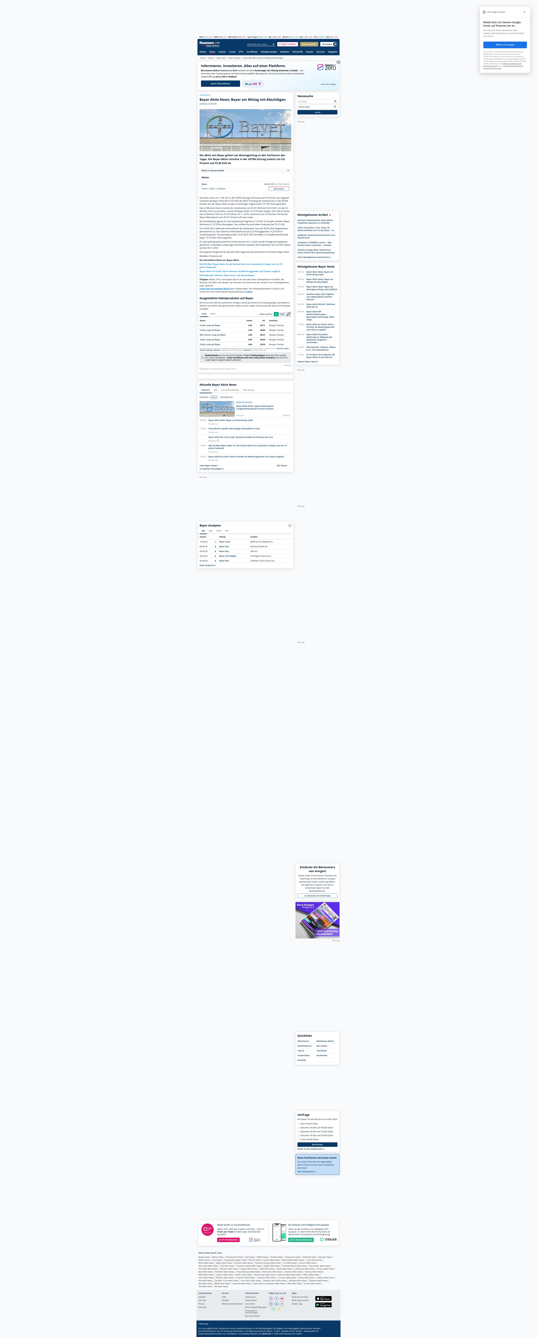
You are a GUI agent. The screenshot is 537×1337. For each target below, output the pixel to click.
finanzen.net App (300, 1297)
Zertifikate (252, 52)
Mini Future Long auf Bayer (213, 334)
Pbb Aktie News (294, 1283)
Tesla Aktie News (314, 1260)
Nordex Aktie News (293, 1271)
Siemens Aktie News (266, 1277)
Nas (269, 37)
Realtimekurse (304, 1046)
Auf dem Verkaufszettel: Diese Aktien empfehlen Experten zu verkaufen (315, 221)
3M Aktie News (205, 1286)
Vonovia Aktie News (314, 1271)
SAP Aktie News (227, 1266)
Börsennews (204, 1257)
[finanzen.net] (209, 42)
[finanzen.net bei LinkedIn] (276, 1304)
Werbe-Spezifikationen (232, 1304)
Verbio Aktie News (312, 1283)
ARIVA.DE (266, 1333)
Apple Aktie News (272, 1266)
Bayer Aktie (220, 58)
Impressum (250, 1297)
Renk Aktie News (284, 1268)
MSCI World (232, 37)
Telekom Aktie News (318, 1280)
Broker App (297, 1304)
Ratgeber (333, 52)
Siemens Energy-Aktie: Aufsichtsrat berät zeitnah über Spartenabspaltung (316, 251)
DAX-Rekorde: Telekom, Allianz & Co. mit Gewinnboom (227, 275)
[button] (287, 44)
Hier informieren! (306, 1171)
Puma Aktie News (307, 1277)
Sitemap (202, 1307)
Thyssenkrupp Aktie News (248, 1271)
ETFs (241, 52)
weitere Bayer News (307, 361)
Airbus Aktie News (325, 1268)
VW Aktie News (221, 1286)
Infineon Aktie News (229, 1268)
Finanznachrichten (234, 1257)
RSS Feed (281, 465)
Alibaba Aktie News (298, 1280)
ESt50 (216, 37)
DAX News (250, 1257)
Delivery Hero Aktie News (275, 1280)
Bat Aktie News (205, 1283)
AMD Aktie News (206, 1274)
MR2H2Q (210, 350)
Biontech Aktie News (224, 1271)
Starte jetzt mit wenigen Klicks (214, 288)
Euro (301, 37)
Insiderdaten (304, 1055)
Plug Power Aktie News (319, 1266)
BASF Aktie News (206, 1263)
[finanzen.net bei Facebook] (276, 1298)
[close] (524, 12)
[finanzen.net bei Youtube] (282, 1298)
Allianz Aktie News (307, 1263)
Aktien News (218, 1257)
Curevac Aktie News (287, 1277)
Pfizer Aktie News (311, 1274)
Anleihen (284, 52)
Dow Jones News (293, 1257)
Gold (327, 37)
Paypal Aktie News (249, 1268)
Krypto (309, 52)
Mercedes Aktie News (272, 1271)
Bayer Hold (224, 541)
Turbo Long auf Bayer (210, 325)
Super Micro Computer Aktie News (269, 1283)
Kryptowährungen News (235, 1260)
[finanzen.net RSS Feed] (279, 1309)
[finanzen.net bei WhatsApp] (273, 1309)
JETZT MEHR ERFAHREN (301, 1239)
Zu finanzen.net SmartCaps (317, 895)
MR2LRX (203, 350)
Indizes (222, 52)
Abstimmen (317, 1144)
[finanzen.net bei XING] (282, 1304)
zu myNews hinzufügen (211, 468)
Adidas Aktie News (325, 1277)
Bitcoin (285, 37)
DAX (201, 37)
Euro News (217, 1260)
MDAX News (262, 1257)
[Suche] (273, 44)
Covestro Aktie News (245, 1277)
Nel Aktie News (205, 1280)
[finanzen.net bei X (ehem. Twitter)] (271, 1304)
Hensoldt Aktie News (208, 1268)
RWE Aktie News (267, 1268)
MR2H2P (217, 350)
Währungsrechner (300, 1300)
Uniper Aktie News (224, 1274)
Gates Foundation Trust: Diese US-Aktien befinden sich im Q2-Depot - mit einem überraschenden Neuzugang (316, 229)
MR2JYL (286, 349)
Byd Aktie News (205, 1271)
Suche (317, 112)
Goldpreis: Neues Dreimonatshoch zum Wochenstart (316, 236)
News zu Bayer (234, 58)
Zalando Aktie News (241, 1283)
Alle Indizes (321, 1046)
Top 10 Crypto (252, 37)
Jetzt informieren (220, 83)
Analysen (221, 189)
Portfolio (302, 1060)
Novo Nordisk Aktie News (289, 1274)
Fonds (232, 52)
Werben (225, 1300)
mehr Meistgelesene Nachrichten (313, 257)
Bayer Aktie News (224, 1263)
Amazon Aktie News (243, 1263)
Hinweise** (248, 350)
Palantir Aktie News (225, 1277)
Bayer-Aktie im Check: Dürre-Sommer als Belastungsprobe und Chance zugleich (240, 271)
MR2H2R (280, 349)
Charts (205, 189)
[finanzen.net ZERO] (326, 70)
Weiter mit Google (505, 45)
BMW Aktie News (222, 1283)
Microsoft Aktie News (208, 1266)
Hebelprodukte (269, 52)
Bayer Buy (224, 546)
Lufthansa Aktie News (305, 1268)
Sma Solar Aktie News (251, 1280)
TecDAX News (276, 1257)
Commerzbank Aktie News (294, 1266)
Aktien (202, 52)
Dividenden (321, 1055)
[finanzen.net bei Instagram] (271, 1298)
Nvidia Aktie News (271, 1260)
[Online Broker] (210, 45)
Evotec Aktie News (243, 1274)
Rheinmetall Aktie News (293, 1260)
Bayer (204, 184)
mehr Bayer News (208, 465)
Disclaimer (250, 1304)
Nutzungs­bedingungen (256, 1307)
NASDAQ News (309, 1257)
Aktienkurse (303, 1041)
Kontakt (202, 1297)
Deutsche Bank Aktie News (249, 1266)
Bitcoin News (255, 1260)
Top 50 (301, 1050)
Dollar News (204, 1260)
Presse (201, 1304)
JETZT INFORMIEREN (228, 1239)
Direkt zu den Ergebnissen (310, 1149)
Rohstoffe (297, 52)
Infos (249, 291)
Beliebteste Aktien (325, 1041)
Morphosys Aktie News (265, 1274)
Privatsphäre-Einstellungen (251, 1312)
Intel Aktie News (206, 1277)
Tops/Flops (321, 1050)
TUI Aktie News (290, 1263)
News (212, 52)
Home (202, 58)
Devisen (320, 52)
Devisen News (325, 1257)
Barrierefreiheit (252, 1316)
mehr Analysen (207, 565)
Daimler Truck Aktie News (227, 1280)
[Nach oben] (334, 1334)
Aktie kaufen (279, 189)
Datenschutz (251, 1300)
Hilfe (224, 1297)
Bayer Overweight (227, 556)
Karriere (202, 1300)
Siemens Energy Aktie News (268, 1263)
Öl (315, 37)
